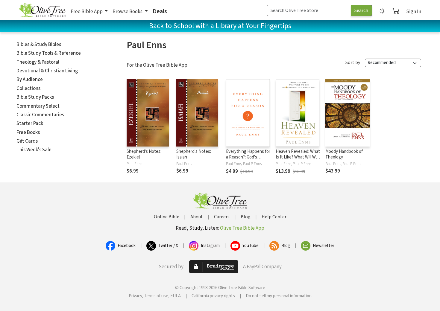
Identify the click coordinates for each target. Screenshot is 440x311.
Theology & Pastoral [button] (37, 62)
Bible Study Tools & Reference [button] (48, 53)
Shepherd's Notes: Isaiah (193, 154)
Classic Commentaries (40, 114)
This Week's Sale (33, 149)
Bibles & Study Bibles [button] (38, 44)
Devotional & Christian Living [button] (47, 70)
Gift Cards (27, 141)
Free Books (28, 132)
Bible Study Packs (35, 97)
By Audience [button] (29, 79)
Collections (28, 88)
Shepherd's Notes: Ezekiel (144, 154)
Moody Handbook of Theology (344, 154)
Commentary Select (38, 106)
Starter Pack (29, 123)
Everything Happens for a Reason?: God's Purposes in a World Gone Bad (248, 160)
